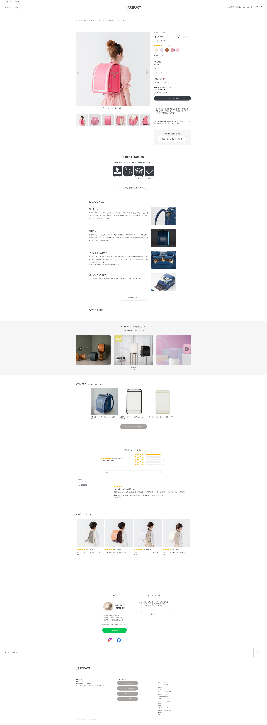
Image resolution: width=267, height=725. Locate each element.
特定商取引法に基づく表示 (164, 710)
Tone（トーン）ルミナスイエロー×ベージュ (175, 553)
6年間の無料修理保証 (163, 696)
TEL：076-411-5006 (83, 683)
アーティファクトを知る (164, 701)
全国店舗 (238, 7)
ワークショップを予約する (164, 691)
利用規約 (160, 712)
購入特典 (160, 687)
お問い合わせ (161, 714)
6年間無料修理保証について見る (133, 188)
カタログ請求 (230, 7)
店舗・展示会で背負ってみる (172, 139)
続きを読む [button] (118, 497)
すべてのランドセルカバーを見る (133, 426)
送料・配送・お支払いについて (165, 707)
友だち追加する (114, 630)
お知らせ (160, 703)
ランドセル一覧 (247, 7)
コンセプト (161, 689)
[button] (147, 72)
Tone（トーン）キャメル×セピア (115, 552)
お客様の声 (161, 705)
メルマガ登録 (161, 698)
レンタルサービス (162, 694)
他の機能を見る (133, 298)
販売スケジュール (162, 682)
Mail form (79, 681)
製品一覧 (127, 693)
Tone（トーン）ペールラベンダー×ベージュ (146, 553)
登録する (154, 614)
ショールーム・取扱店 (127, 688)
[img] (117, 486)
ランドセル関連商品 (163, 685)
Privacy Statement (81, 719)
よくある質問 (127, 699)
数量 (155, 68)
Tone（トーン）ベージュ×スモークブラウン (89, 553)
